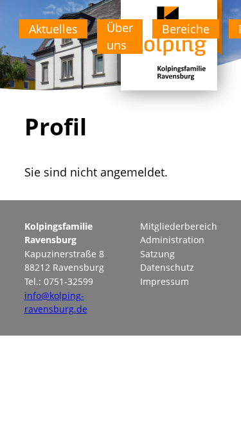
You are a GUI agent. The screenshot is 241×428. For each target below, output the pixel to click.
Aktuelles (53, 29)
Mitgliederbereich (178, 226)
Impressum (164, 281)
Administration (172, 240)
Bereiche (186, 29)
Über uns (120, 36)
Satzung (157, 254)
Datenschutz (167, 267)
